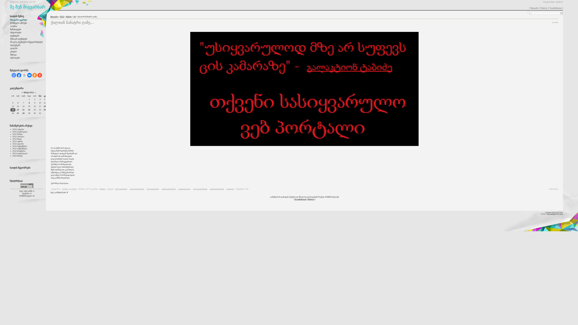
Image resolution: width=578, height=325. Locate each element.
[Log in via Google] (24, 75)
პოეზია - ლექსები (69, 189)
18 (45, 106)
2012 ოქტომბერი (19, 149)
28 (23, 113)
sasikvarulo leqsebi (217, 189)
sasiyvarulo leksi (153, 189)
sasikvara (230, 189)
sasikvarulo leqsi (184, 189)
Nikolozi (102, 189)
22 (29, 110)
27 (18, 113)
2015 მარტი (17, 156)
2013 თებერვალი (20, 153)
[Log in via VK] (29, 75)
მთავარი (534, 8)
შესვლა (544, 8)
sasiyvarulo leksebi (200, 189)
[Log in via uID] (14, 75)
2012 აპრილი (18, 137)
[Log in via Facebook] (19, 75)
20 (18, 110)
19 (13, 110)
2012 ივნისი (17, 141)
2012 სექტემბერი (19, 146)
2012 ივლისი (18, 144)
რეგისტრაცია (555, 8)
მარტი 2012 (29, 92)
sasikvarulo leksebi (169, 189)
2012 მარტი (17, 134)
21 (23, 110)
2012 (62, 17)
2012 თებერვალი (20, 132)
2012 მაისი (17, 139)
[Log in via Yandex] (39, 75)
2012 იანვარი (18, 129)
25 (45, 110)
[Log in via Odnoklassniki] (34, 75)
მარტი (68, 17)
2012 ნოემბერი (18, 151)
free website (551, 214)
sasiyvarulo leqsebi (137, 189)
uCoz (561, 214)
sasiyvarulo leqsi (121, 189)
